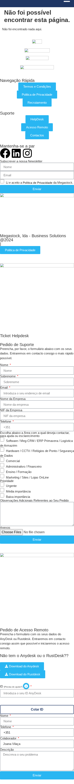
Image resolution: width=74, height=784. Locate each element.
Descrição (7, 749)
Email (4, 387)
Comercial (13, 461)
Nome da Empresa (12, 398)
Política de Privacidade (37, 182)
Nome (4, 364)
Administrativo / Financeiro (24, 466)
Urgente (11, 486)
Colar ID (37, 709)
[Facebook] (5, 153)
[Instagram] (27, 153)
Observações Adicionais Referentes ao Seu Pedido (34, 500)
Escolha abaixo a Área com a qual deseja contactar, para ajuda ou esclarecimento (34, 434)
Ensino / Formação (18, 472)
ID (11, 686)
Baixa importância (18, 496)
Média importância (18, 491)
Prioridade (7, 480)
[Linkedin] (16, 153)
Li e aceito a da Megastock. (39, 182)
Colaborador (8, 738)
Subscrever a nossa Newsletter (21, 161)
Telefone (6, 421)
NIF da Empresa (11, 410)
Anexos (5, 527)
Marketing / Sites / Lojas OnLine (27, 477)
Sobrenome (8, 376)
